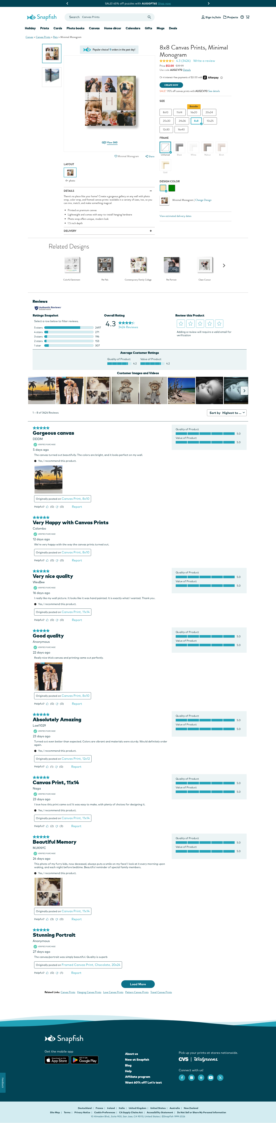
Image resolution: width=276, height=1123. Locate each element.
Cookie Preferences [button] (104, 1112)
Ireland (111, 1108)
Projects (232, 17)
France (100, 1108)
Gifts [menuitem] (148, 28)
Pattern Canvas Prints (137, 992)
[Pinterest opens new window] (202, 1076)
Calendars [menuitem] (133, 28)
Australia (175, 1108)
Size (162, 101)
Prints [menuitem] (44, 28)
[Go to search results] (149, 17)
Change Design (203, 200)
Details (187, 70)
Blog (128, 1065)
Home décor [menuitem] (112, 28)
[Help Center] (242, 17)
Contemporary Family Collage (138, 279)
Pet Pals (104, 279)
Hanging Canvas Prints (89, 992)
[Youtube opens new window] (212, 1076)
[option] (51, 53)
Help (128, 1071)
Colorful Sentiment (71, 279)
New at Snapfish (137, 1059)
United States (158, 1108)
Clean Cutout (205, 279)
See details (214, 91)
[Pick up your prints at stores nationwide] (183, 1058)
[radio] (163, 188)
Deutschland (85, 1108)
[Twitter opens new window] (222, 1076)
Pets (55, 37)
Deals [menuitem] (173, 28)
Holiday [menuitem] (30, 28)
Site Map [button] (55, 1112)
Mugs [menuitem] (161, 28)
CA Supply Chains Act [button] (131, 1112)
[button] (116, 156)
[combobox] (109, 17)
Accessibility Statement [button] (160, 1112)
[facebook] (183, 1076)
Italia (122, 1108)
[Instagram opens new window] (193, 1076)
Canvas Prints (43, 37)
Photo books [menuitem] (75, 28)
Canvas (29, 37)
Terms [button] (67, 1112)
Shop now (164, 3)
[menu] (149, 156)
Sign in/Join (213, 17)
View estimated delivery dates (175, 216)
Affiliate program (137, 1077)
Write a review (204, 61)
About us (131, 1054)
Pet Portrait (171, 279)
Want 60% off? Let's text (143, 1082)
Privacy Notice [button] (82, 1112)
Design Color (170, 181)
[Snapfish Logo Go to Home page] (41, 17)
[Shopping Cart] (247, 17)
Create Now (171, 85)
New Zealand (191, 1108)
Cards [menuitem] (58, 28)
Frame (164, 138)
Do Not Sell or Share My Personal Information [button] (201, 1112)
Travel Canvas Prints (161, 992)
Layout (69, 164)
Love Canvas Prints (113, 992)
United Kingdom (138, 1108)
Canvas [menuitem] (94, 28)
